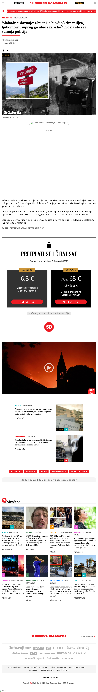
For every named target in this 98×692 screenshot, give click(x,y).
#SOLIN (44, 472)
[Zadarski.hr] (53, 658)
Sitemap (66, 670)
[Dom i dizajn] (34, 653)
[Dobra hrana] (20, 653)
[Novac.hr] (64, 653)
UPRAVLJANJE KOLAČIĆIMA (49, 678)
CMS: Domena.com (69, 683)
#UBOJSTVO (16, 472)
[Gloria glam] (87, 647)
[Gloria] (80, 647)
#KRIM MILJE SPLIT (59, 472)
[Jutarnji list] (19, 647)
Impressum (73, 667)
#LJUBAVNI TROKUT (79, 472)
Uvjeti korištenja (15, 667)
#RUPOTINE (30, 472)
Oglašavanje (33, 670)
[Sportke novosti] (48, 647)
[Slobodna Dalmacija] (48, 3)
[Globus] (59, 647)
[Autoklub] (47, 653)
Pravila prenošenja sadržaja (36, 667)
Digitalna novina (47, 670)
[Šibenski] (68, 658)
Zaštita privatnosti (58, 667)
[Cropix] (79, 653)
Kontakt (84, 667)
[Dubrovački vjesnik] (34, 658)
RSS (58, 670)
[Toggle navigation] (3, 3)
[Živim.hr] (70, 647)
